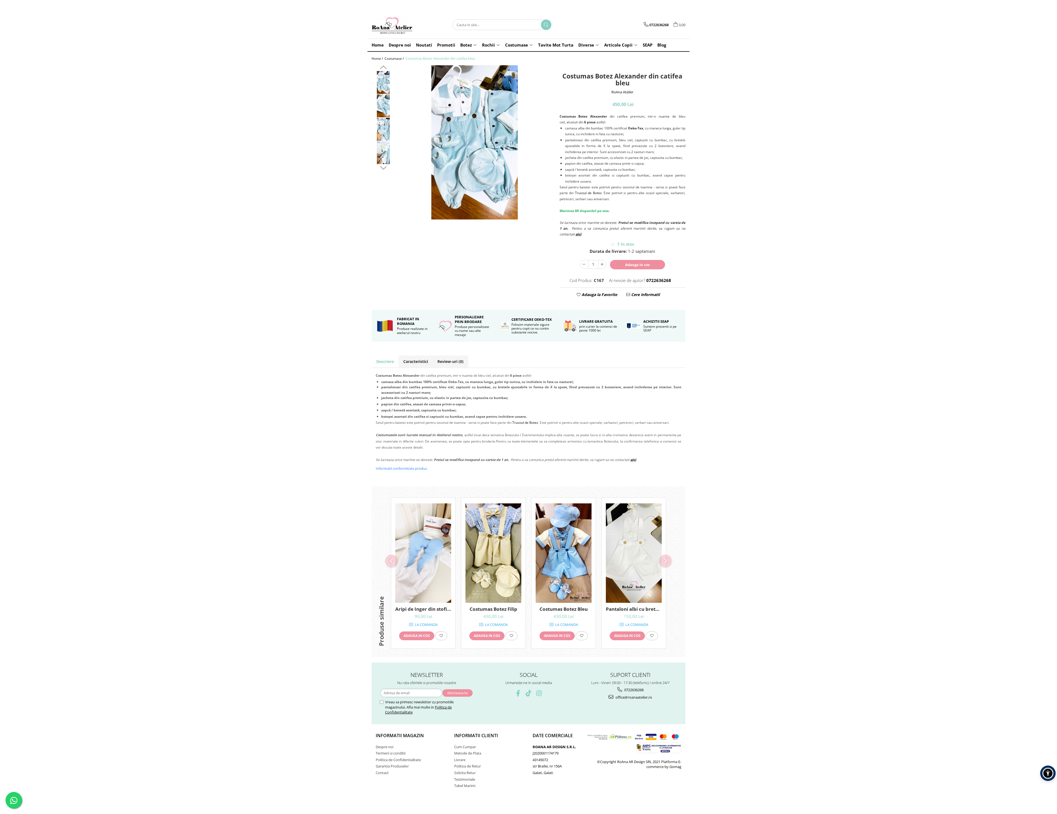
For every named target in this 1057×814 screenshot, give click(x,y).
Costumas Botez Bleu (564, 609)
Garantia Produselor (392, 766)
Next (383, 167)
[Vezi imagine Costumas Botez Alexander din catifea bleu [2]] (383, 129)
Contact (382, 772)
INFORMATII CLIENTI (476, 735)
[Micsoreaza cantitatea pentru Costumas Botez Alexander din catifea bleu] (584, 264)
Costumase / (395, 58)
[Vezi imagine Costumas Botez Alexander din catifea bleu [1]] (383, 105)
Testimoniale (464, 779)
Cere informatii (645, 294)
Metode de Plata (467, 753)
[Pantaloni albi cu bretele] (634, 553)
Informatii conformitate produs (401, 468)
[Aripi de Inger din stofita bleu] (423, 553)
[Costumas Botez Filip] (493, 553)
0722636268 (633, 689)
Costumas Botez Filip (493, 609)
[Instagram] (539, 693)
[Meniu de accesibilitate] (1048, 773)
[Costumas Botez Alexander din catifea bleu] (474, 142)
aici (578, 234)
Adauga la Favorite (599, 294)
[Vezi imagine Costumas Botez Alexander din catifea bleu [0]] (383, 82)
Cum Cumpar (465, 746)
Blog (661, 45)
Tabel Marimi (464, 785)
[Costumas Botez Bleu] (564, 553)
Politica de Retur (467, 766)
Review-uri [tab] (450, 361)
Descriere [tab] (385, 361)
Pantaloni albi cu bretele (634, 609)
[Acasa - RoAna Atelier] (399, 24)
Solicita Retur (465, 772)
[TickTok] (528, 693)
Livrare (459, 759)
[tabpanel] (474, 142)
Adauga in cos (637, 264)
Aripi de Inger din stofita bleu (423, 609)
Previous (383, 68)
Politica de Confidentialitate (398, 759)
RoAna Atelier (622, 91)
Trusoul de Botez (588, 193)
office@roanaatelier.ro (633, 697)
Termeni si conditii (390, 753)
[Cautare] (546, 25)
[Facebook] (518, 693)
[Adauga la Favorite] (441, 635)
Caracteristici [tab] (415, 361)
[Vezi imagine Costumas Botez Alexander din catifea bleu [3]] (383, 152)
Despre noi (384, 746)
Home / (378, 58)
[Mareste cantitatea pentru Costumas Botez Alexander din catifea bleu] (602, 264)
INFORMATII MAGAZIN (400, 735)
